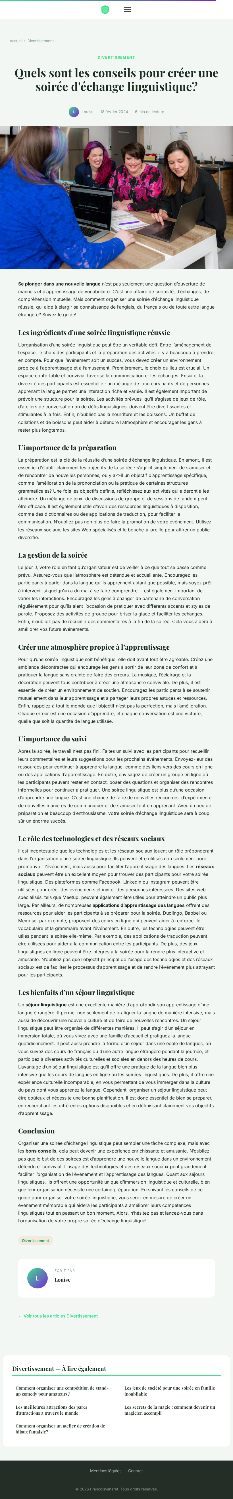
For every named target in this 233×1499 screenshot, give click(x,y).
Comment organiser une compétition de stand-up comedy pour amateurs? (62, 1391)
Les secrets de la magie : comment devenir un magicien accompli (169, 1410)
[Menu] (127, 9)
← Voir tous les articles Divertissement (58, 1316)
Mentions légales (105, 1470)
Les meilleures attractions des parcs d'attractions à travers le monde (51, 1410)
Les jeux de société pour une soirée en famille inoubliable (169, 1391)
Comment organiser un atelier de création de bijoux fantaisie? (60, 1429)
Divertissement (41, 40)
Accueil (16, 40)
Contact (135, 1470)
